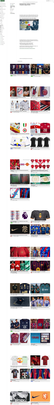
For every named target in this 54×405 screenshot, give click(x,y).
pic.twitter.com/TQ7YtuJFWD (29, 43)
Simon (12, 4)
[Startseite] (2, 0)
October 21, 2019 (31, 44)
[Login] (48, 0)
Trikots (11, 7)
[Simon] (10, 4)
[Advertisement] (29, 10)
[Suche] (52, 0)
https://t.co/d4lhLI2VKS (22, 43)
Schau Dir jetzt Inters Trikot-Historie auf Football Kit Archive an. (27, 48)
